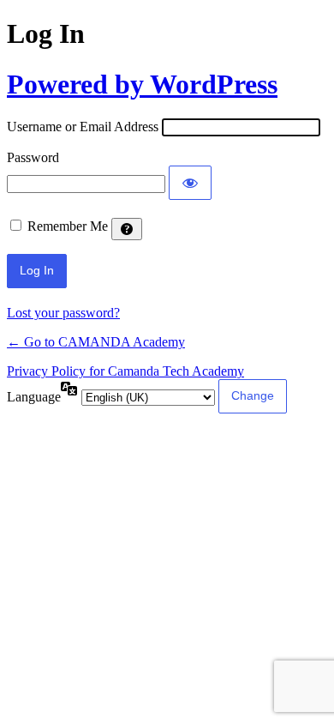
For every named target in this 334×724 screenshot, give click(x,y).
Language (34, 396)
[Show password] (190, 183)
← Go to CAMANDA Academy (96, 342)
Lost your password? (63, 312)
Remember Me (67, 226)
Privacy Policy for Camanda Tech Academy (125, 371)
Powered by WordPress (142, 84)
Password (33, 157)
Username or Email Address (82, 126)
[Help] (126, 229)
